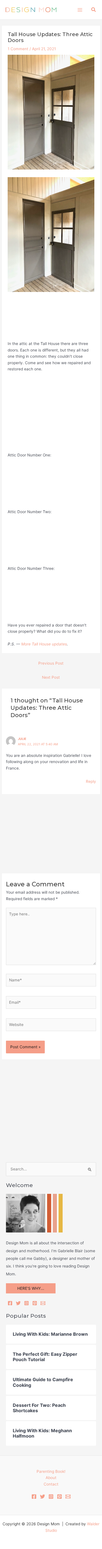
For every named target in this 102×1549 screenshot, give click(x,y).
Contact (51, 1484)
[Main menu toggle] (80, 10)
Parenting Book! (51, 1471)
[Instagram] (26, 1303)
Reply (91, 781)
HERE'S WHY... (30, 1288)
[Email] (43, 1303)
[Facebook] (10, 1303)
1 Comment (18, 49)
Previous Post (50, 663)
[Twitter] (18, 1303)
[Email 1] (68, 1496)
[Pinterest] (34, 1303)
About (51, 1477)
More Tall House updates (44, 644)
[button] (93, 9)
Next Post (51, 677)
